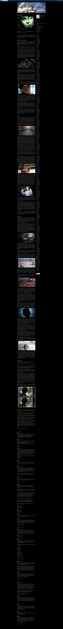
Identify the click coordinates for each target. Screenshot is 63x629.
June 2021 (37, 211)
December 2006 (38, 42)
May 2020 (37, 198)
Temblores (37, 24)
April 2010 (37, 81)
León (18, 448)
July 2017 (37, 166)
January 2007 (38, 43)
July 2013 (37, 119)
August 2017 (37, 167)
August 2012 (37, 108)
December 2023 (38, 240)
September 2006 (38, 39)
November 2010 (38, 88)
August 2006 (37, 38)
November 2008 (38, 64)
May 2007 (37, 47)
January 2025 (38, 253)
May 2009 (37, 70)
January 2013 (38, 113)
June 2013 (37, 118)
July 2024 (37, 247)
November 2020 (38, 204)
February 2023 (38, 230)
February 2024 (38, 242)
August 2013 (37, 120)
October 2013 (38, 122)
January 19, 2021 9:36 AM (20, 512)
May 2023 (37, 233)
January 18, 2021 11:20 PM (20, 508)
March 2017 (37, 162)
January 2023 (38, 229)
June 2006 (37, 36)
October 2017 (38, 169)
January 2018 (38, 172)
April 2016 (37, 151)
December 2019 (38, 194)
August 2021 (37, 213)
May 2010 (37, 82)
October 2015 (38, 145)
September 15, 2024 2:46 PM (21, 622)
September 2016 (38, 156)
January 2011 (38, 90)
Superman (37, 22)
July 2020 (37, 200)
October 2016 (38, 157)
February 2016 (38, 149)
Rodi (18, 484)
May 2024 (37, 245)
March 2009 (37, 68)
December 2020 (38, 205)
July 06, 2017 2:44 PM (20, 504)
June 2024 (37, 246)
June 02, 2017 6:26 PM (20, 446)
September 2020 (38, 202)
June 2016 (37, 153)
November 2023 (38, 239)
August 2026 (37, 270)
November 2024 (38, 251)
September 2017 (38, 168)
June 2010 (37, 83)
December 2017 (38, 171)
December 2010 (38, 89)
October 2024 (38, 250)
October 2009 (38, 75)
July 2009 (37, 72)
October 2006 (38, 40)
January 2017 (38, 160)
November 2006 (38, 41)
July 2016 (37, 154)
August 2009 (37, 73)
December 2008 (38, 65)
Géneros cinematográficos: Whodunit (40, 23)
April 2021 (37, 209)
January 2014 (38, 125)
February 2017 (38, 161)
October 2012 (38, 110)
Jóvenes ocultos (38, 25)
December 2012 (38, 112)
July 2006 (37, 37)
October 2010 (38, 87)
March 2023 (37, 231)
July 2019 (37, 189)
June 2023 (37, 234)
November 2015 (38, 146)
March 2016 (37, 150)
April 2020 (37, 197)
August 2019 (37, 190)
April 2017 (37, 163)
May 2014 (37, 129)
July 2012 (37, 107)
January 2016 (38, 148)
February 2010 (38, 79)
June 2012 (37, 106)
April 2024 (37, 244)
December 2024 (38, 252)
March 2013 (37, 115)
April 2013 (37, 116)
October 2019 (38, 192)
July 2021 (37, 212)
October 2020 (38, 203)
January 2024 (38, 241)
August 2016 (37, 155)
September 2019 (38, 191)
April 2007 (37, 46)
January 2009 (38, 66)
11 (36, 21)
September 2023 (38, 237)
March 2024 (37, 243)
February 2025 (38, 254)
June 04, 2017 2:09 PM (20, 459)
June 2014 (37, 130)
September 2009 (38, 74)
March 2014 (37, 127)
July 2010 (37, 84)
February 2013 (38, 114)
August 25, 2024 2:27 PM (20, 603)
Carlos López (19, 529)
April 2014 (37, 128)
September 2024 (38, 249)
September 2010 (38, 86)
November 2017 (38, 170)
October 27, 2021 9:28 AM (20, 527)
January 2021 (38, 206)
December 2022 (38, 228)
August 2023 (37, 236)
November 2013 (38, 123)
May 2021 (37, 210)
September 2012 (38, 109)
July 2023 (37, 235)
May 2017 (37, 164)
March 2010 (37, 80)
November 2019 (38, 193)
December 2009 (38, 77)
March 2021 (37, 208)
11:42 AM (24, 429)
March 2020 (37, 196)
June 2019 (37, 188)
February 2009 (38, 67)
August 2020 (37, 201)
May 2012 (37, 105)
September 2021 (38, 214)
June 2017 (37, 165)
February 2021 (38, 207)
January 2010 (38, 78)
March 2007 (37, 45)
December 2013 (38, 124)
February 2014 (38, 126)
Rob (18, 514)
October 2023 (38, 238)
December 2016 (38, 159)
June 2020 (37, 199)
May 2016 (37, 152)
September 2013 (38, 121)
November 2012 (38, 111)
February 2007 (38, 44)
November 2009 (38, 76)
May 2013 (37, 117)
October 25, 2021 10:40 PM (21, 517)
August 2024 (37, 248)
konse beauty (20, 506)
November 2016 (38, 158)
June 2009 (37, 71)
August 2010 (37, 85)
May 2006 (37, 35)
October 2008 (38, 63)
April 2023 (37, 232)
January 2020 (38, 195)
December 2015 (38, 147)
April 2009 (37, 69)
